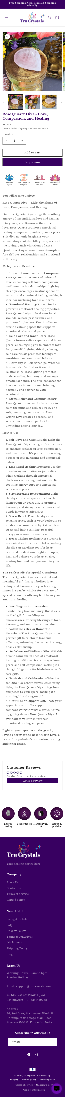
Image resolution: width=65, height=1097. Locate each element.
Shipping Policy (17, 948)
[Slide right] (61, 103)
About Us (12, 882)
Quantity (7, 134)
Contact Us (14, 888)
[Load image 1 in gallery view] (15, 102)
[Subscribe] (53, 1042)
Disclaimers (14, 942)
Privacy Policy (16, 930)
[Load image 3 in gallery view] (49, 102)
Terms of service (24, 1085)
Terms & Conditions (20, 936)
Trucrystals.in (31, 1075)
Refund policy (16, 899)
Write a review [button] (32, 780)
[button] (6, 17)
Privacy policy (47, 1080)
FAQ (9, 925)
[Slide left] (3, 103)
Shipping (22, 128)
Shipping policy (44, 1085)
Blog (9, 954)
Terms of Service (18, 893)
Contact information (34, 1090)
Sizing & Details (17, 919)
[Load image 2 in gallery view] (32, 102)
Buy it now (32, 162)
